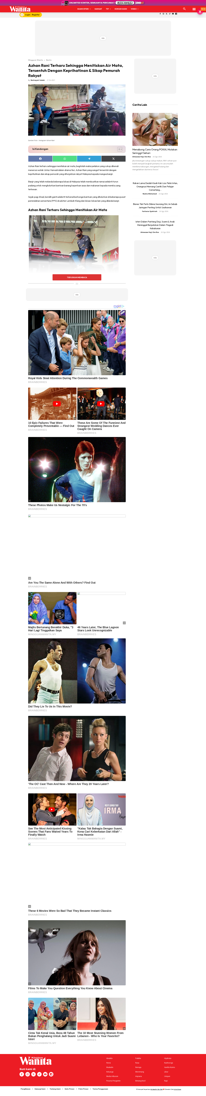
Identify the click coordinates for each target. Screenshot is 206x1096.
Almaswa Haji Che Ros (141, 157)
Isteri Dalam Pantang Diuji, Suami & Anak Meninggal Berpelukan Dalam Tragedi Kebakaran (155, 225)
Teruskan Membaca (77, 277)
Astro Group (177, 1089)
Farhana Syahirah (149, 211)
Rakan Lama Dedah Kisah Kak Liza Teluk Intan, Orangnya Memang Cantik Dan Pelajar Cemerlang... (155, 186)
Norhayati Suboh (38, 80)
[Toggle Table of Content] (118, 149)
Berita (48, 60)
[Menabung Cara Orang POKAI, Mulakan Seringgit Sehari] (155, 129)
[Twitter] (166, 14)
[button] (184, 9)
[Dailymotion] (176, 14)
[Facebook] (160, 14)
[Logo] (20, 9)
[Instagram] (163, 14)
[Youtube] (173, 14)
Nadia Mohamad (150, 194)
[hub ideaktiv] (194, 8)
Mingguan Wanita (35, 60)
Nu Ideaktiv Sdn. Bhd (157, 1089)
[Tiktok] (169, 14)
